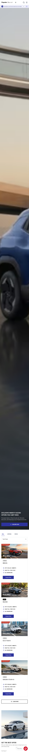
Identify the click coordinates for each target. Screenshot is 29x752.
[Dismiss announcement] (27, 6)
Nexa (16, 534)
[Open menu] (27, 2)
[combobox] (2, 539)
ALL (3, 534)
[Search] (24, 2)
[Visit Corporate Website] (23, 6)
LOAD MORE (15, 701)
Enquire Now (15, 524)
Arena (9, 534)
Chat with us (19, 748)
